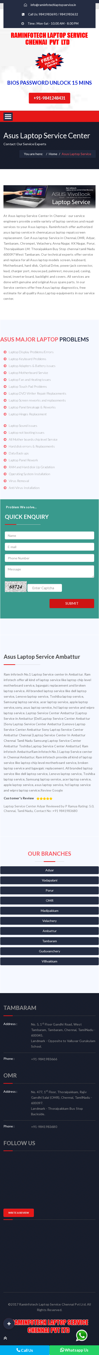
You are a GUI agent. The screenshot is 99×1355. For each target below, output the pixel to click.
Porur (50, 890)
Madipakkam (49, 911)
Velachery (49, 921)
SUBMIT (72, 603)
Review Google (52, 790)
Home (53, 154)
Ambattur (50, 931)
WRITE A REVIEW (18, 1212)
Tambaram (49, 941)
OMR (49, 900)
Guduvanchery (49, 951)
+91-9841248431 (49, 98)
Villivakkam (49, 961)
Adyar (49, 870)
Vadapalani (49, 880)
